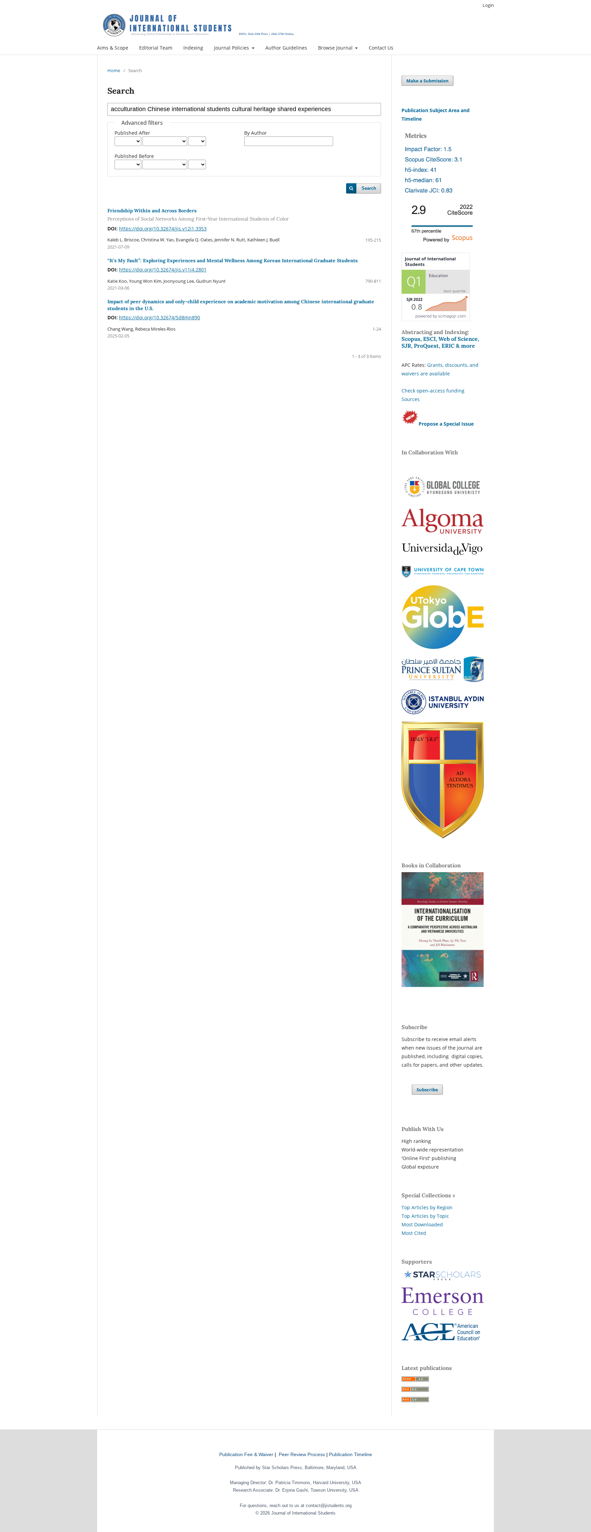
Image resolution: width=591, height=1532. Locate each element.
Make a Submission (427, 81)
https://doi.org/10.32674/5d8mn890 (159, 317)
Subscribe (427, 1090)
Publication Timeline (350, 1454)
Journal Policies (232, 47)
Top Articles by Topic (425, 1216)
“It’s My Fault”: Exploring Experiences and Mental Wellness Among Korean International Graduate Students (232, 260)
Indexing (193, 47)
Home (113, 70)
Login (488, 5)
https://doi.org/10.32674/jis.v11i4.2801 (163, 269)
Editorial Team (155, 47)
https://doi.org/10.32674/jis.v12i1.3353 (163, 228)
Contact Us (381, 47)
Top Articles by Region (427, 1207)
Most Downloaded (422, 1224)
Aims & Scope (112, 47)
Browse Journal (336, 47)
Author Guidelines (286, 47)
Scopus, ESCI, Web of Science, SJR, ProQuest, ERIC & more (440, 342)
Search (369, 188)
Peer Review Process (302, 1454)
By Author (255, 133)
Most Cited (414, 1233)
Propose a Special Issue (446, 424)
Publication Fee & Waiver (246, 1454)
